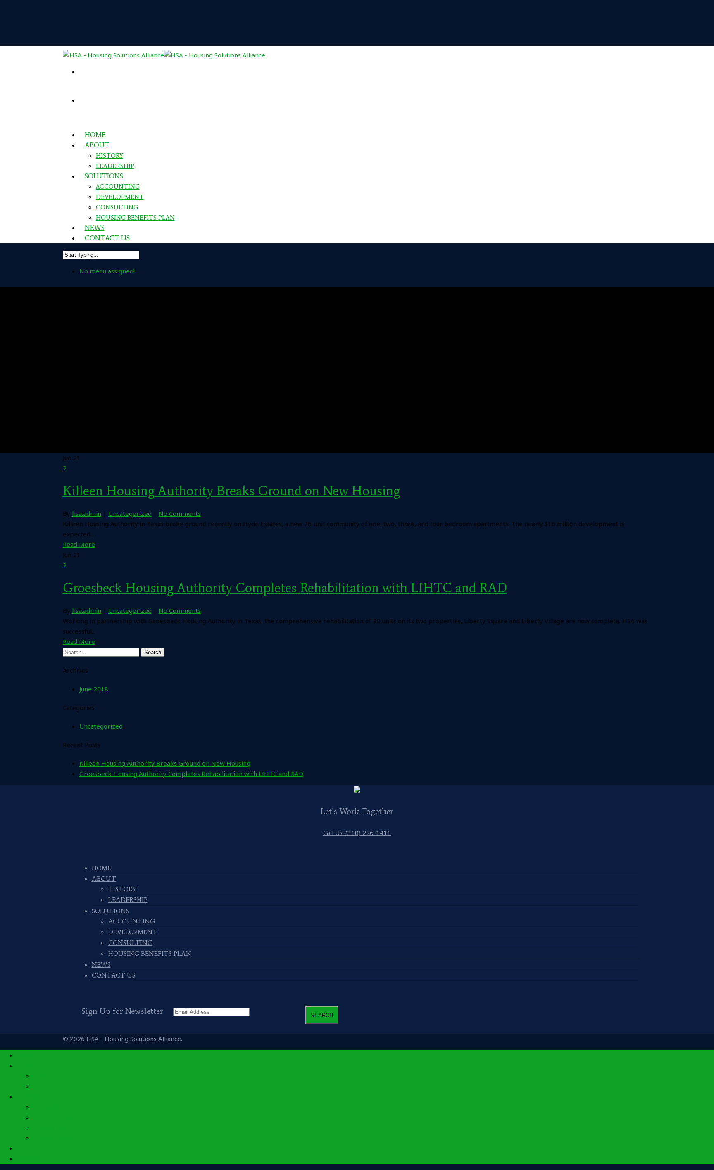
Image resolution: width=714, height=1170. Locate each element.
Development (120, 197)
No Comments (180, 513)
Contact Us (107, 238)
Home (101, 868)
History (109, 155)
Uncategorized (130, 513)
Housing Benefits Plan (135, 217)
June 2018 (93, 689)
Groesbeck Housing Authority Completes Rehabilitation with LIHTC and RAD (285, 588)
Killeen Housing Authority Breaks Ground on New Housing (231, 490)
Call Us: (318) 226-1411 (357, 832)
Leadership (128, 900)
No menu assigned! (107, 271)
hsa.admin (86, 513)
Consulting (117, 207)
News (101, 964)
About (97, 145)
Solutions (104, 176)
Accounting (118, 186)
